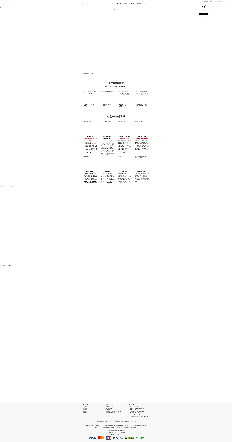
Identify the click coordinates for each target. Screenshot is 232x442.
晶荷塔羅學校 (119, 411)
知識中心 (146, 3)
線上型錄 (132, 3)
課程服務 (139, 3)
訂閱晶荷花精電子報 (110, 412)
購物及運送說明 (109, 407)
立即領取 (203, 14)
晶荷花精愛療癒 (113, 411)
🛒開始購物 (118, 3)
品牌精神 (125, 3)
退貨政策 (108, 409)
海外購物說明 (109, 408)
